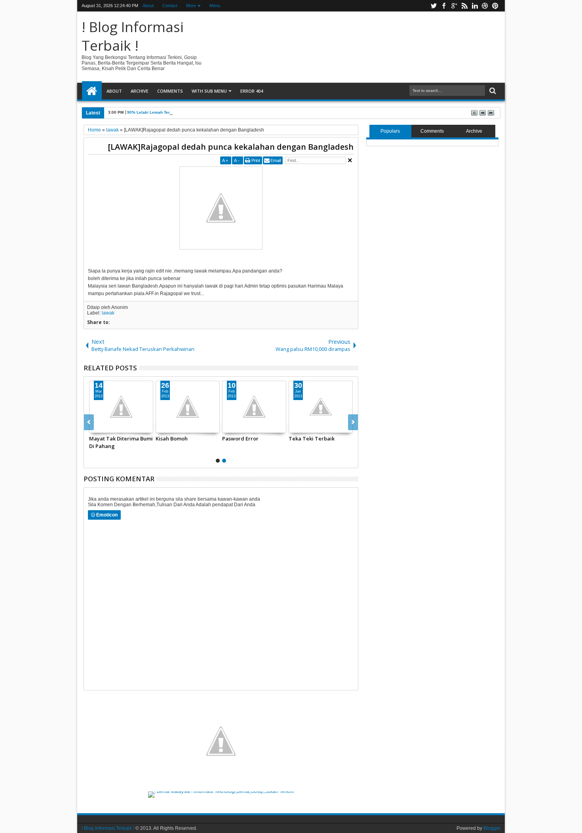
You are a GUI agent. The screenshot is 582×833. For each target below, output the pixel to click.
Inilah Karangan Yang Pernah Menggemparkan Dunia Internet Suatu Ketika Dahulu (170, 442)
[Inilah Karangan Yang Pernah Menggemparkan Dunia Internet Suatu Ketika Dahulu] (170, 407)
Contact (169, 5)
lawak (108, 313)
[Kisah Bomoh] (303, 407)
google (454, 5)
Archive (139, 91)
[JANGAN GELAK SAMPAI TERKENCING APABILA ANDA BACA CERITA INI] (104, 407)
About (148, 5)
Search (492, 91)
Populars (390, 131)
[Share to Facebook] (145, 427)
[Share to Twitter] (154, 427)
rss (464, 5)
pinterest (495, 5)
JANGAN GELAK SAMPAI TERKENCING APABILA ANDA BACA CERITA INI (101, 442)
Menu (214, 5)
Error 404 (251, 91)
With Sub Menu (209, 91)
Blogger (491, 828)
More (191, 5)
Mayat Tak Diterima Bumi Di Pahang (237, 442)
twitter (433, 5)
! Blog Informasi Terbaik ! (133, 36)
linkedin (475, 5)
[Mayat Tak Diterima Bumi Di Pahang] (237, 407)
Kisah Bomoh (288, 438)
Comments (170, 91)
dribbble (485, 5)
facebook (444, 5)
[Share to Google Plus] (96, 427)
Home (92, 91)
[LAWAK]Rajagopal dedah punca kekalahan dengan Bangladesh (231, 146)
